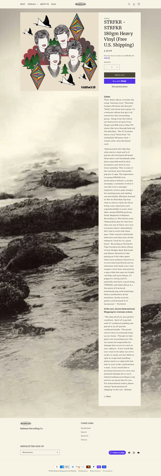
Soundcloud (86, 428)
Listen (107, 97)
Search (84, 432)
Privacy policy (107, 471)
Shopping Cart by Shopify (67, 471)
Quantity (107, 62)
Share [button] (108, 396)
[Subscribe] (57, 452)
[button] (32, 4)
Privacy (84, 440)
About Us (84, 436)
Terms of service (95, 471)
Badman (56, 471)
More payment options (120, 86)
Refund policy (83, 471)
